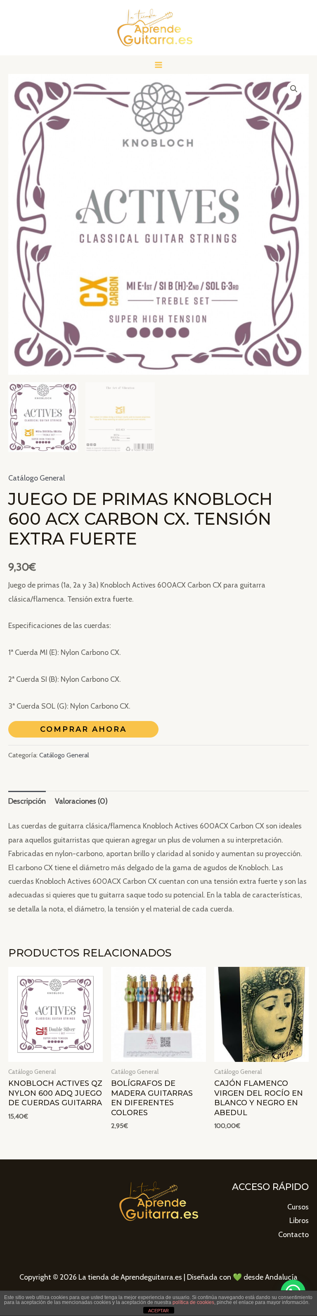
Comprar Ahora (83, 729)
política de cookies (193, 1302)
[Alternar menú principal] (158, 64)
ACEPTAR (158, 1310)
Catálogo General (36, 478)
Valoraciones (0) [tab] (81, 801)
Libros (299, 1220)
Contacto (293, 1234)
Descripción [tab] (27, 801)
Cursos (298, 1206)
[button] (293, 88)
